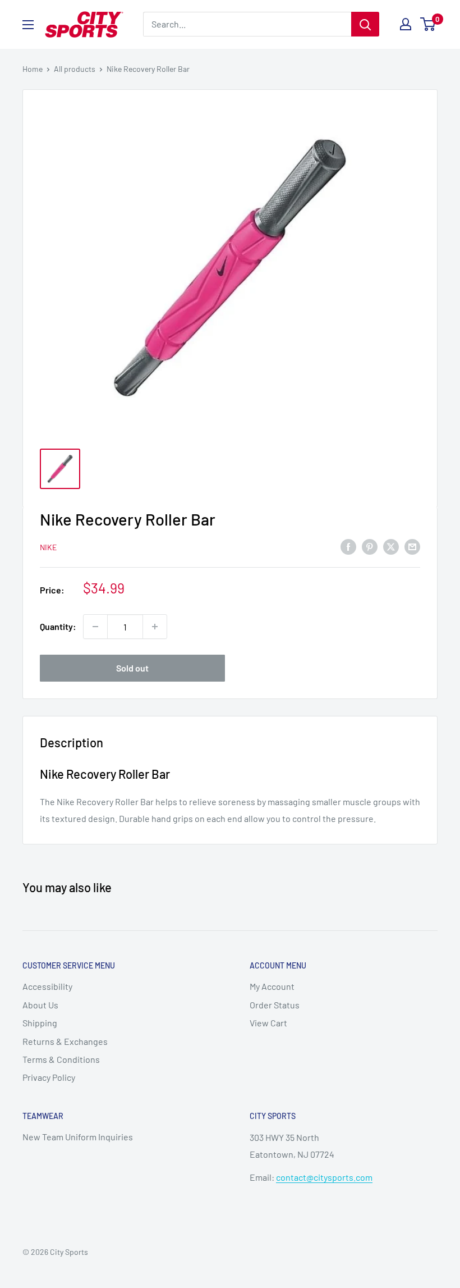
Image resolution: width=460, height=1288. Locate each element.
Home (32, 69)
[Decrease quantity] (95, 626)
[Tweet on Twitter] (391, 546)
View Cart (268, 1022)
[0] (428, 24)
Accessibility (47, 986)
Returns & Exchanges (65, 1041)
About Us (40, 1004)
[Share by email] (412, 546)
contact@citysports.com (324, 1177)
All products (74, 69)
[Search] (365, 24)
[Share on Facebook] (348, 546)
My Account (272, 986)
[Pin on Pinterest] (370, 546)
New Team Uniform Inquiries (77, 1136)
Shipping (39, 1022)
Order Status (275, 1004)
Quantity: (58, 626)
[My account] (405, 24)
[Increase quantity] (155, 626)
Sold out (132, 668)
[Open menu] (28, 24)
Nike (48, 547)
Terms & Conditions (61, 1059)
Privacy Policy (48, 1077)
